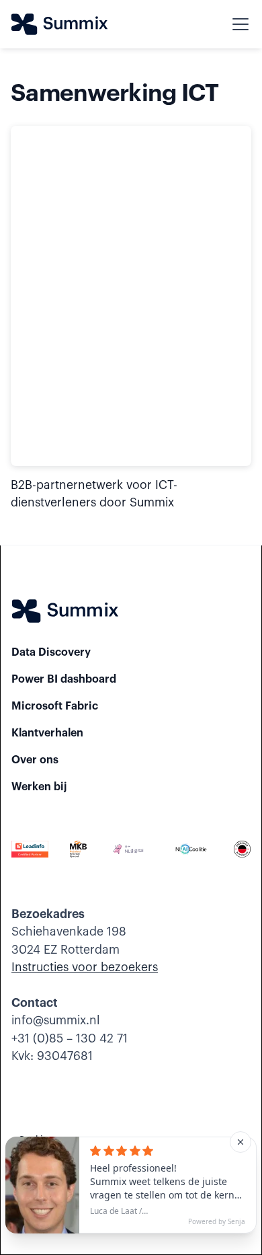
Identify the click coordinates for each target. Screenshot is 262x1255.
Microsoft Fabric (54, 706)
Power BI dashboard (63, 679)
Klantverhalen (47, 733)
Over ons (34, 760)
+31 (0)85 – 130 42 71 (69, 1038)
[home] (59, 24)
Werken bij (39, 787)
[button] (237, 24)
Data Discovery (51, 652)
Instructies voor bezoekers (84, 967)
